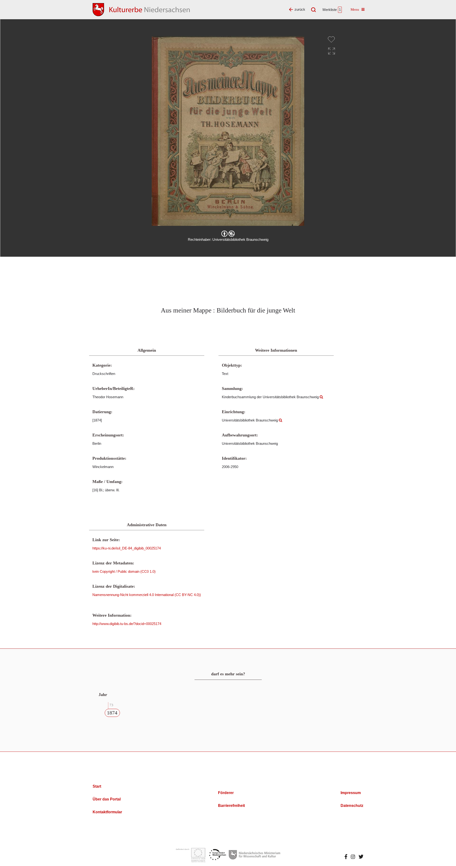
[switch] (331, 39)
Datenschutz (352, 806)
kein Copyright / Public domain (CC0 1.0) (124, 571)
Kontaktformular (107, 812)
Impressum (351, 793)
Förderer (226, 793)
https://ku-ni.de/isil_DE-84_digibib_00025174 (126, 548)
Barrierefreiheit (231, 806)
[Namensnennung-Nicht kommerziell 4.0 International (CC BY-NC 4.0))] (228, 234)
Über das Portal (107, 799)
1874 (112, 713)
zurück (299, 9)
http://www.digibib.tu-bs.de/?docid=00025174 (126, 624)
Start (97, 786)
